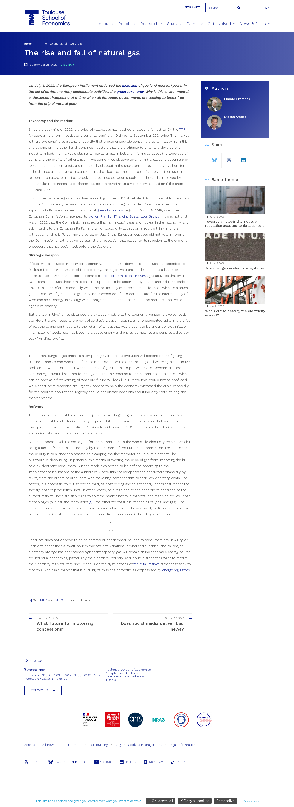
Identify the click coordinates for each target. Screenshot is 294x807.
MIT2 (59, 600)
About (104, 24)
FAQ (118, 745)
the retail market (146, 564)
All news (48, 745)
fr (254, 7)
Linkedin (130, 762)
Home (28, 43)
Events (192, 24)
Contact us (39, 690)
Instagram (156, 762)
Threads (35, 762)
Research (149, 24)
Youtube (106, 762)
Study (172, 24)
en (267, 7)
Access (29, 745)
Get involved (219, 24)
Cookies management (145, 745)
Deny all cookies (196, 801)
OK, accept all (162, 801)
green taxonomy (110, 210)
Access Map (35, 669)
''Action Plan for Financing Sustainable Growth (124, 216)
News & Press (253, 24)
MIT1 (43, 600)
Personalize (225, 801)
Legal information (182, 745)
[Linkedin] (243, 158)
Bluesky (59, 762)
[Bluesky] (214, 158)
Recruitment (72, 745)
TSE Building (98, 745)
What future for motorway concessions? (65, 624)
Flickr (82, 762)
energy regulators (176, 570)
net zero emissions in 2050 (124, 276)
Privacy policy (251, 801)
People (125, 24)
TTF (182, 129)
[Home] (39, 18)
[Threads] (229, 158)
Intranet (192, 7)
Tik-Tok (180, 762)
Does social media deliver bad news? (152, 624)
